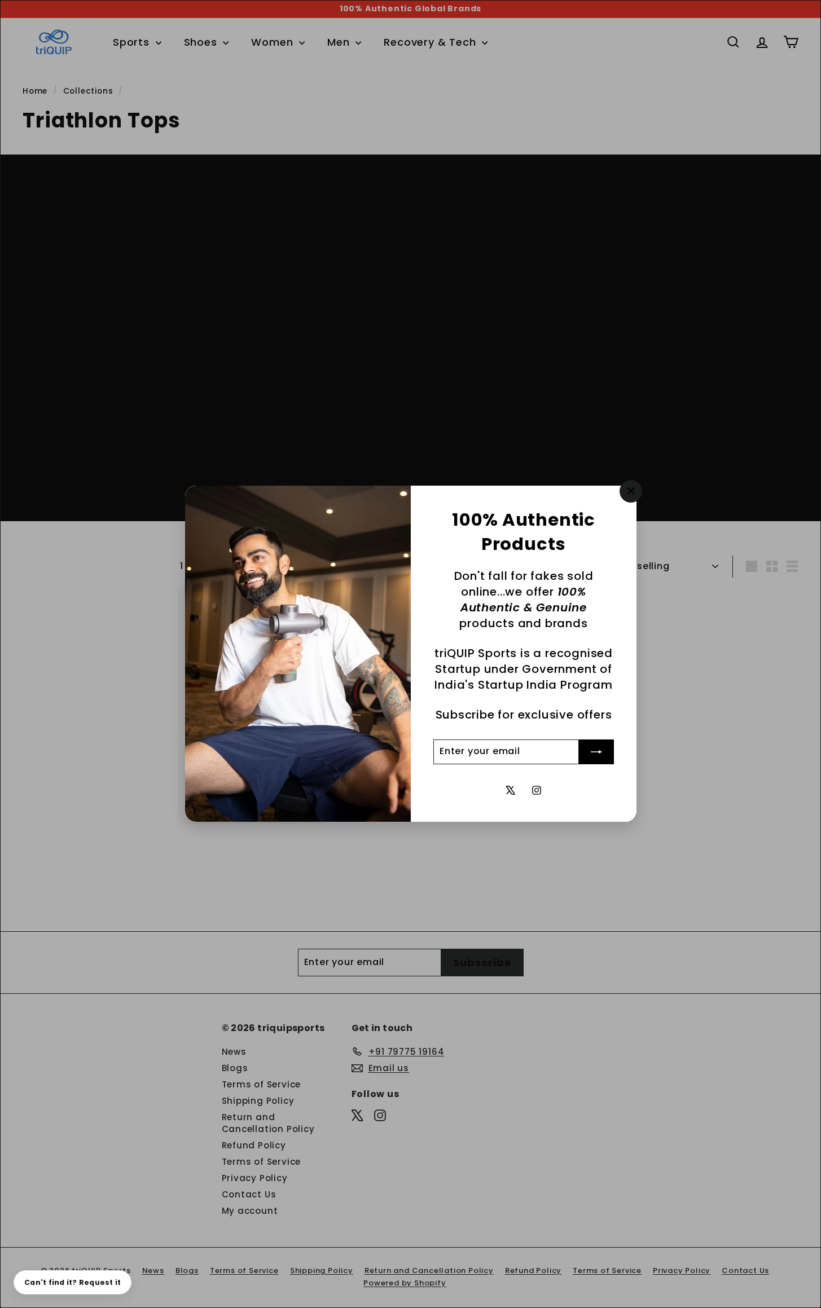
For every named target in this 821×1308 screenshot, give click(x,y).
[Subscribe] (596, 751)
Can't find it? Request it (72, 1282)
